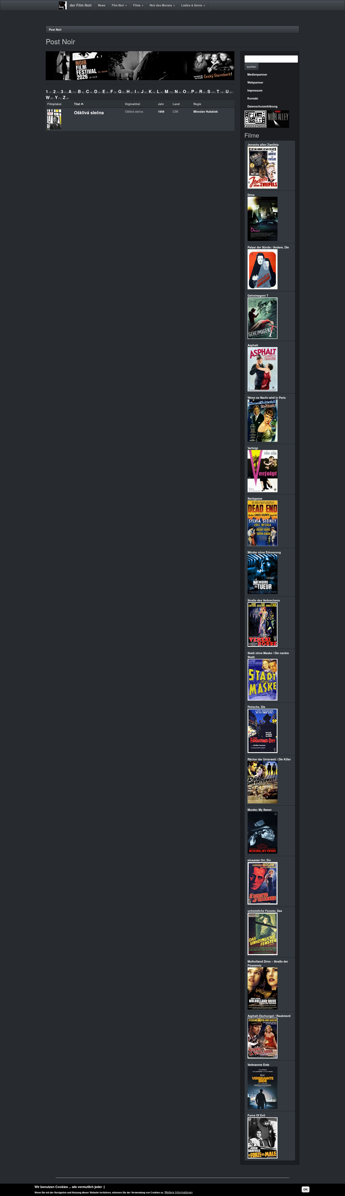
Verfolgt (253, 448)
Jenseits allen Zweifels (263, 145)
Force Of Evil (256, 1115)
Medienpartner (257, 74)
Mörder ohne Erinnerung (264, 552)
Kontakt (252, 98)
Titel (77, 104)
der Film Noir (81, 5)
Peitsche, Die (256, 707)
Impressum (254, 90)
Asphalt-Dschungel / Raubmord (269, 1016)
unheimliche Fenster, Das (265, 911)
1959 (161, 111)
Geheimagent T (258, 295)
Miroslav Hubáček (205, 111)
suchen (251, 67)
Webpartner (255, 82)
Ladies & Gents (192, 5)
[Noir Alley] (278, 118)
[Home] (64, 5)
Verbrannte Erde (258, 1065)
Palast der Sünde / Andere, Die (268, 247)
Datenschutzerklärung (262, 106)
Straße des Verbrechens (264, 600)
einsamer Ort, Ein (259, 860)
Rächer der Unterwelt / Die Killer (269, 759)
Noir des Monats (161, 5)
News (101, 5)
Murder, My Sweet (260, 810)
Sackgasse (255, 498)
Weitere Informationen (179, 1192)
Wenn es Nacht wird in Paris (267, 398)
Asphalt (253, 345)
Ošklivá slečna (89, 112)
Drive (251, 195)
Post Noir (55, 29)
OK (305, 1189)
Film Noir (118, 5)
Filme (137, 5)
